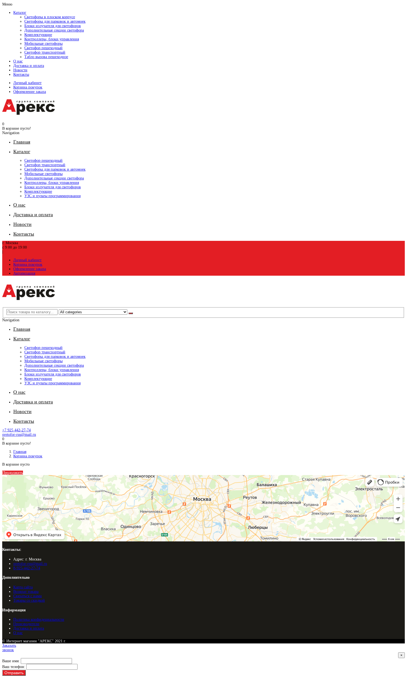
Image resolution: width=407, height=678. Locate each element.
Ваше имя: (11, 661)
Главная (19, 452)
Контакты (21, 74)
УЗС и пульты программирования (52, 196)
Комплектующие (38, 35)
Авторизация (24, 273)
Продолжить (12, 473)
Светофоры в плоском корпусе (49, 17)
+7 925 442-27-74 (16, 430)
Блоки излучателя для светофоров (52, 26)
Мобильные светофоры (43, 43)
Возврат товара (25, 592)
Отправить (14, 673)
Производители (26, 624)
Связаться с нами (27, 596)
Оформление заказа (29, 92)
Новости (20, 70)
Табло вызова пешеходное (46, 57)
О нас (18, 61)
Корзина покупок (27, 87)
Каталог (19, 13)
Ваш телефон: (13, 667)
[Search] (130, 313)
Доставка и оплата (28, 66)
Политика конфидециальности (38, 619)
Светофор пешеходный (43, 48)
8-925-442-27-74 (26, 568)
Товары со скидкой (29, 600)
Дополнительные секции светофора (54, 30)
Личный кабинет (27, 83)
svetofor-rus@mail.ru (19, 434)
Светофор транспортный (44, 52)
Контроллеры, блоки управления (51, 39)
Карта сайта (23, 587)
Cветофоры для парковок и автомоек (55, 21)
